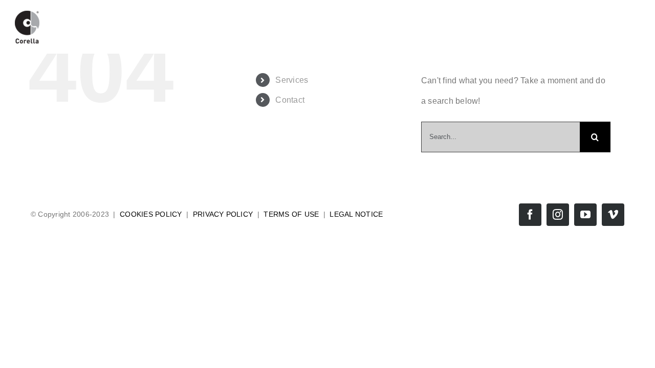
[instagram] (558, 214)
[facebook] (530, 214)
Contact (289, 100)
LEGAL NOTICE (356, 214)
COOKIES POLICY (151, 214)
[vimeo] (613, 214)
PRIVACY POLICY (223, 214)
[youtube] (585, 214)
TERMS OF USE (291, 214)
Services (291, 80)
